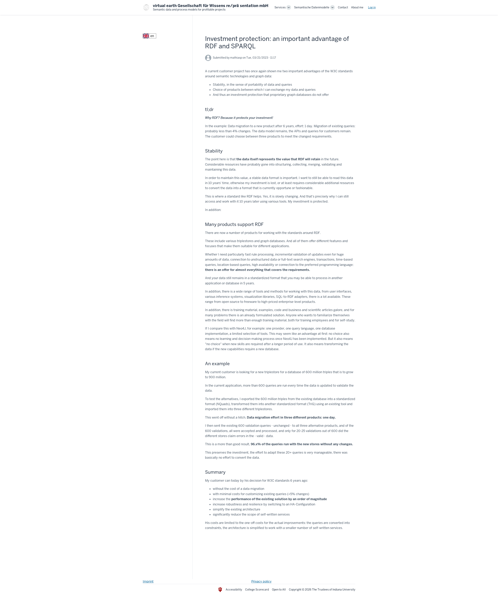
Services (280, 7)
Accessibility (234, 589)
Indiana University (343, 589)
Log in (372, 7)
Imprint (148, 581)
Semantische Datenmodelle (311, 7)
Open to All (279, 589)
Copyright (295, 589)
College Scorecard (257, 589)
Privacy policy (261, 581)
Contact (343, 7)
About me (357, 7)
